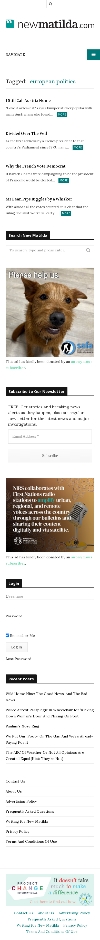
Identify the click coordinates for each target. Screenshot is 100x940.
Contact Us (15, 781)
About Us (14, 791)
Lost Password (18, 658)
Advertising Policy (21, 801)
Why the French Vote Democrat (35, 166)
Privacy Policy (17, 831)
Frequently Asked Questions (30, 811)
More (62, 114)
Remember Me (22, 635)
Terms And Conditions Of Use (31, 841)
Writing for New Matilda (27, 821)
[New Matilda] (50, 24)
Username (14, 596)
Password (14, 616)
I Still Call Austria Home (28, 100)
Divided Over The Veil (26, 133)
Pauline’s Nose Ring (22, 726)
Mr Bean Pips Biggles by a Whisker (39, 199)
